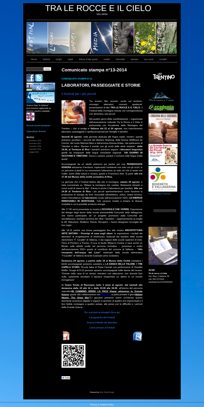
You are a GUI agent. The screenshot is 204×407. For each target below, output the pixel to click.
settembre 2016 (35, 149)
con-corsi (148, 59)
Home (34, 59)
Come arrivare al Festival (102, 327)
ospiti (80, 38)
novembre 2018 (35, 140)
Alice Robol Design (107, 392)
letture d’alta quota (166, 38)
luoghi (58, 38)
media (102, 38)
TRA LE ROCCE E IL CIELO (98, 8)
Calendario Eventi (36, 131)
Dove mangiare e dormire (160, 194)
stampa (145, 38)
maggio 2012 (34, 152)
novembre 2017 (35, 143)
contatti (163, 59)
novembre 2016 (35, 146)
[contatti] (40, 102)
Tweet (66, 378)
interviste (123, 38)
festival (37, 38)
